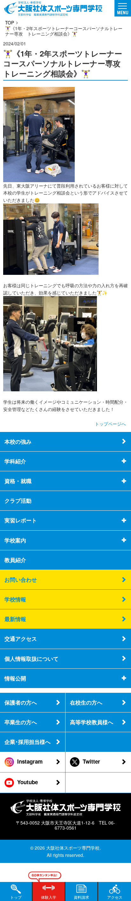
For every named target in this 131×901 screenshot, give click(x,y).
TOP (9, 22)
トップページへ (110, 424)
